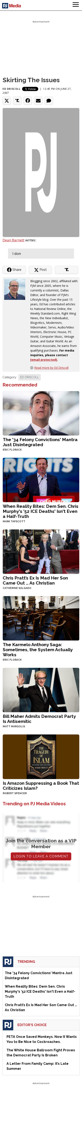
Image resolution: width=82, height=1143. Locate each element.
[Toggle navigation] (75, 5)
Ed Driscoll (12, 89)
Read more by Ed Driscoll (51, 368)
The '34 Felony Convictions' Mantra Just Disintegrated (40, 442)
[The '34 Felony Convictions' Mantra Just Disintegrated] (41, 412)
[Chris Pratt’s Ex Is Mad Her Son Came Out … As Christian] (41, 551)
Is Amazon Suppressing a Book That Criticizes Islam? (41, 786)
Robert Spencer (15, 793)
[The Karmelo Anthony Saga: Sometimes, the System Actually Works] (41, 617)
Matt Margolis (14, 726)
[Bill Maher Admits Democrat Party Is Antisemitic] (41, 689)
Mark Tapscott (14, 521)
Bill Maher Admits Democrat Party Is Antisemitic (39, 719)
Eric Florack (12, 449)
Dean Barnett (13, 240)
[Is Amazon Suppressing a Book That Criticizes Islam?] (41, 756)
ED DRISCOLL (29, 377)
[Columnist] (16, 289)
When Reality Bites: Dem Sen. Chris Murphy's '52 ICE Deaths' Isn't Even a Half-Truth (40, 511)
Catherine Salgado (17, 588)
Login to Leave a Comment (41, 856)
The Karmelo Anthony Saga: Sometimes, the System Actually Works (38, 649)
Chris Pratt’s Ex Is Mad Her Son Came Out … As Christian (35, 580)
